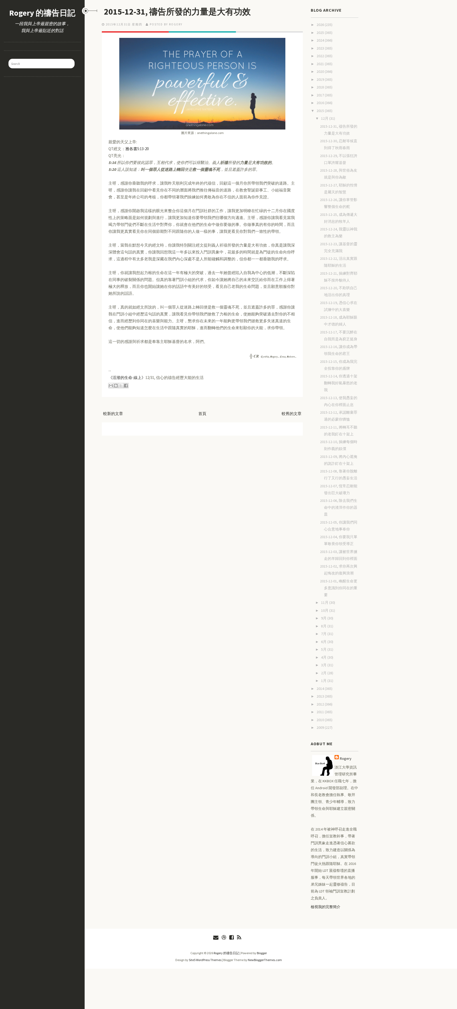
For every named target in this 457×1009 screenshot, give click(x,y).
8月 (324, 626)
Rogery (345, 758)
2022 (321, 55)
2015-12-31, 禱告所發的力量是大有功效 (177, 11)
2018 (321, 87)
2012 (321, 704)
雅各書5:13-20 (137, 148)
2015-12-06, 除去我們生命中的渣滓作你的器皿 (338, 507)
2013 (321, 696)
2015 (321, 110)
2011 (321, 711)
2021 (321, 63)
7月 (324, 633)
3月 (324, 665)
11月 (325, 602)
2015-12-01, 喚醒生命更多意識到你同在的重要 (338, 588)
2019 (321, 79)
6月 (324, 641)
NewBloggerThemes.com (265, 960)
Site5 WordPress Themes (205, 960)
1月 (324, 680)
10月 (325, 610)
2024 (321, 40)
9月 (324, 618)
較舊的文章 (291, 413)
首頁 (202, 413)
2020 (321, 71)
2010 (321, 719)
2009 (321, 727)
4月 (324, 657)
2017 (321, 95)
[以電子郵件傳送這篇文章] (110, 385)
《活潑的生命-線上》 (126, 377)
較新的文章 (113, 413)
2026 (321, 24)
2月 (324, 673)
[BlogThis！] (115, 385)
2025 (321, 32)
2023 (321, 48)
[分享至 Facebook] (126, 385)
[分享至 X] (121, 385)
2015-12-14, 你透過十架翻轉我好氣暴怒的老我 (338, 383)
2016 (321, 102)
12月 (325, 118)
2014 (321, 688)
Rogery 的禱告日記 (42, 13)
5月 (324, 649)
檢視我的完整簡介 (325, 906)
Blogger (262, 953)
